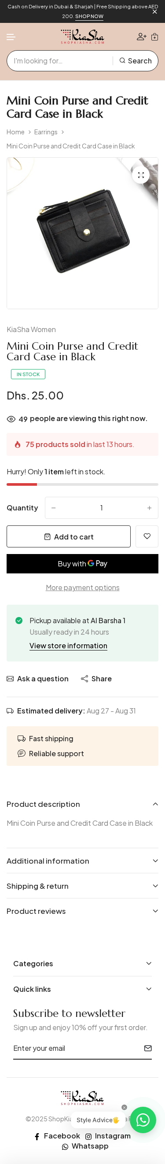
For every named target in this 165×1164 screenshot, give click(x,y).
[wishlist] (147, 536)
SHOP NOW (89, 16)
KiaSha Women (31, 329)
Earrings (46, 132)
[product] (141, 175)
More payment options (83, 587)
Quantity (22, 507)
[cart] (154, 36)
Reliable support (56, 753)
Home (16, 132)
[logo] (83, 36)
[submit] (144, 1048)
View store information (68, 645)
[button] (11, 37)
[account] (142, 36)
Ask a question (43, 678)
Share (102, 678)
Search (140, 60)
